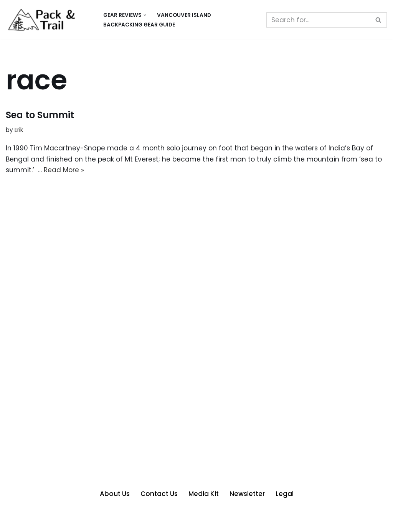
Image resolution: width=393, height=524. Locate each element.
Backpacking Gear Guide (139, 24)
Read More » (64, 170)
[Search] (378, 20)
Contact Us (159, 493)
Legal (285, 493)
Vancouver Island (184, 15)
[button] (145, 15)
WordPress (86, 513)
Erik (19, 130)
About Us (115, 493)
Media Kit (203, 493)
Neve (14, 513)
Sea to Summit (40, 115)
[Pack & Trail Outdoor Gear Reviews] (48, 20)
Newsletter (247, 493)
